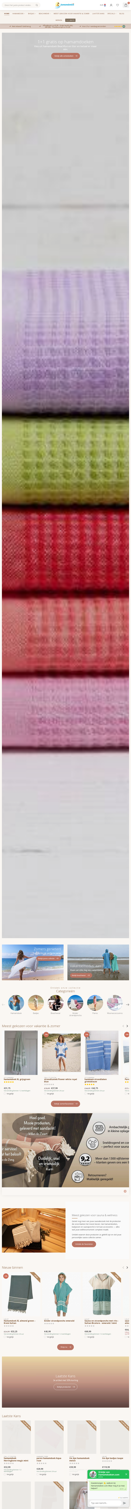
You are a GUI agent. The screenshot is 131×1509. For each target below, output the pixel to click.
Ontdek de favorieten (84, 1244)
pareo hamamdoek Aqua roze (49, 1459)
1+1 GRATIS (70, 20)
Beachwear (44, 14)
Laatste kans (98, 14)
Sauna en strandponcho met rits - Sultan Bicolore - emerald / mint (102, 1322)
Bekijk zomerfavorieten (64, 1104)
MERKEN (59, 20)
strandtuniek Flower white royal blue (60, 1080)
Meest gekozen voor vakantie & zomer (71, 14)
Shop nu (64, 1347)
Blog (121, 14)
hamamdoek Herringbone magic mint (16, 1459)
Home (6, 14)
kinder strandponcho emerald (59, 1321)
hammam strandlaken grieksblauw (96, 1080)
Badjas (31, 14)
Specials (111, 14)
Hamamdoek (18, 14)
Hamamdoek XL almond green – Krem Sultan (19, 1322)
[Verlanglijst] (117, 5)
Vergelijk (10, 1093)
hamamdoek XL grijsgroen (17, 1079)
